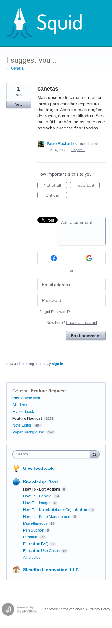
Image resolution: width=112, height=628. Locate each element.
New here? (71, 323)
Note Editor (21, 425)
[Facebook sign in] (53, 258)
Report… (78, 150)
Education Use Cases (41, 551)
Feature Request (48, 390)
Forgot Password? (54, 312)
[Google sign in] (89, 258)
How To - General (38, 496)
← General (15, 68)
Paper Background (28, 432)
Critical (56, 195)
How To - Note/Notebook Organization (55, 510)
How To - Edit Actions (41, 489)
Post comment (86, 335)
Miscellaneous (35, 523)
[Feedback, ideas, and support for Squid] (50, 23)
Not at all (55, 185)
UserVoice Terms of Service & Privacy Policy (76, 609)
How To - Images (37, 503)
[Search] (95, 454)
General (20, 390)
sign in (57, 364)
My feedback (23, 412)
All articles (31, 557)
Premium (30, 537)
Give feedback (38, 468)
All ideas (19, 405)
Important (87, 185)
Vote (18, 104)
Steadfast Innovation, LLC (51, 569)
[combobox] (53, 454)
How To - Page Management (47, 516)
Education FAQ (35, 544)
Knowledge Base (41, 481)
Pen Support (33, 530)
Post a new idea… (28, 398)
